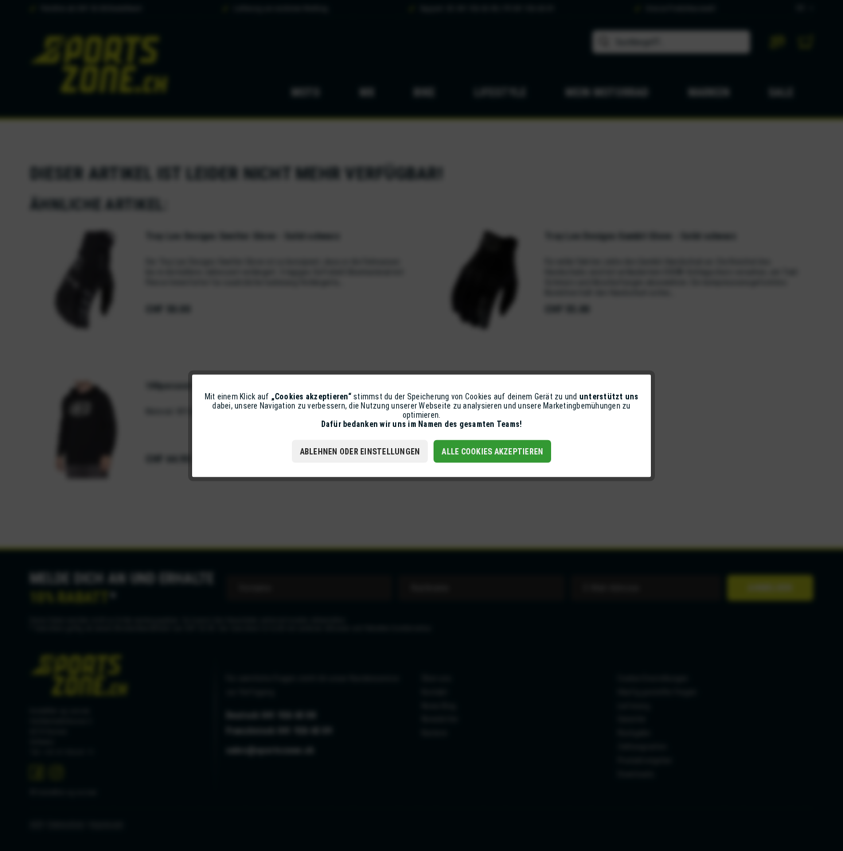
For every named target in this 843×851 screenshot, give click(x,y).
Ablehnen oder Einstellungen (360, 451)
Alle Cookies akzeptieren (492, 451)
